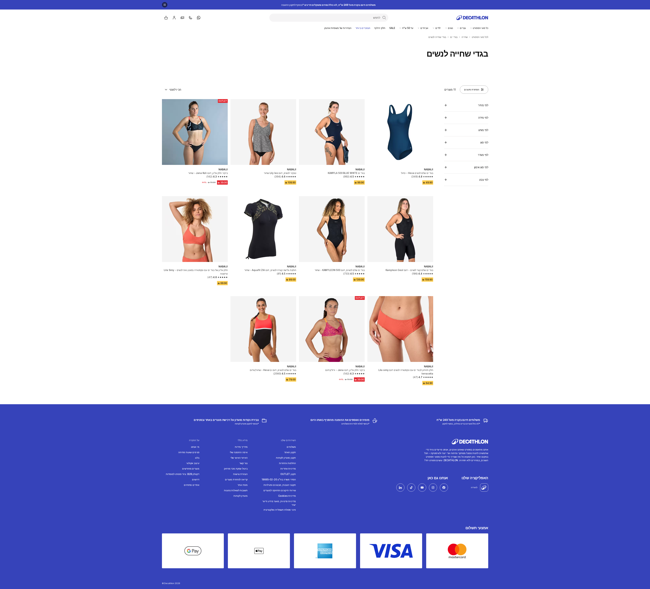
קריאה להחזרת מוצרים (236, 479)
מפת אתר (242, 484)
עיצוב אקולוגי (192, 463)
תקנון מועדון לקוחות (286, 457)
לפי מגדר (483, 155)
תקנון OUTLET (288, 474)
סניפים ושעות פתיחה (188, 452)
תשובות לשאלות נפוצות (235, 490)
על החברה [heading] (194, 440)
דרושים (195, 479)
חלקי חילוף (379, 28)
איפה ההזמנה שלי (239, 452)
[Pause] (164, 4)
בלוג (197, 457)
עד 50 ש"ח (407, 28)
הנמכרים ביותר (363, 28)
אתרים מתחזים (191, 484)
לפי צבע (483, 179)
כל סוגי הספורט (480, 28)
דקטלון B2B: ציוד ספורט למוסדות (182, 474)
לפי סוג (484, 142)
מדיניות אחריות (288, 468)
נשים (450, 28)
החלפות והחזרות (287, 463)
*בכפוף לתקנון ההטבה (328, 4)
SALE (392, 28)
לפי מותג (483, 130)
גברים (462, 28)
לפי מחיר (483, 105)
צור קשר (243, 463)
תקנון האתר (290, 452)
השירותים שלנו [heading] (288, 440)
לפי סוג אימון (481, 167)
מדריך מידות (241, 446)
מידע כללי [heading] (243, 440)
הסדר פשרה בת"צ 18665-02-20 (279, 479)
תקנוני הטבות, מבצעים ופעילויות (280, 484)
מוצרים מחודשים (190, 468)
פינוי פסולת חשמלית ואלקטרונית (280, 509)
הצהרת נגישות (240, 474)
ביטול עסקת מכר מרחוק (235, 468)
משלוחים (291, 446)
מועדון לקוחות (240, 495)
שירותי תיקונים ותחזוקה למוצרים (279, 490)
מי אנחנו (195, 446)
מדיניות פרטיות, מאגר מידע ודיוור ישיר (279, 503)
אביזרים (424, 28)
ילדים (438, 28)
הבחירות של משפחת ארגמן (337, 28)
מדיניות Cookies (287, 495)
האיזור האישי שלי (239, 457)
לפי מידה (483, 117)
